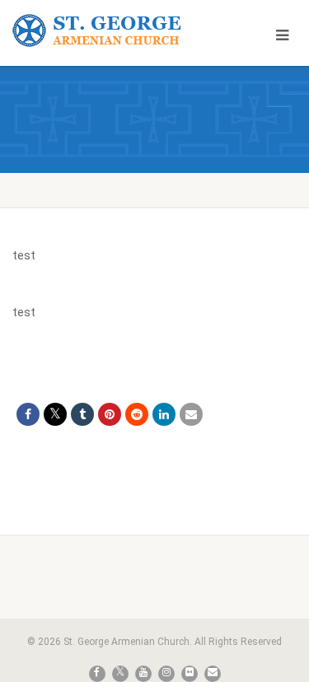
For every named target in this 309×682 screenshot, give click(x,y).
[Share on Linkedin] (164, 414)
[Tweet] (55, 414)
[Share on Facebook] (28, 414)
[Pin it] (109, 414)
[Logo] (103, 30)
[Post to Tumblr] (82, 414)
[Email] (191, 414)
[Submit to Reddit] (136, 414)
